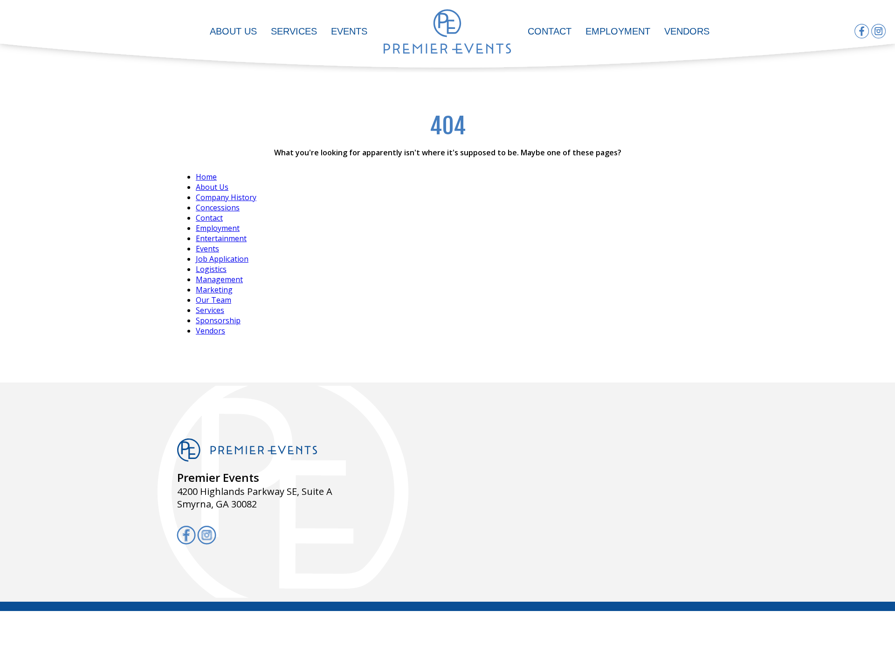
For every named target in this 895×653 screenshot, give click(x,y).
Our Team (213, 300)
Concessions (218, 207)
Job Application (222, 259)
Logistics (211, 269)
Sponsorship (218, 320)
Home (206, 177)
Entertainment (221, 238)
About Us (233, 31)
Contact (549, 31)
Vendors (686, 31)
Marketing (214, 290)
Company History (226, 197)
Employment (617, 31)
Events (349, 31)
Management (219, 279)
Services (294, 31)
